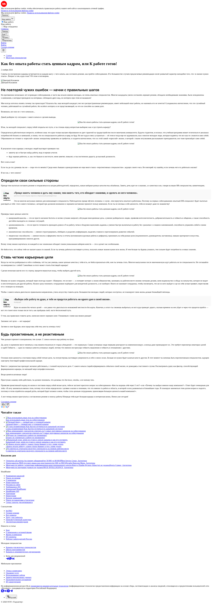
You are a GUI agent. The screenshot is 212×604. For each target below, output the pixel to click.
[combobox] (11, 597)
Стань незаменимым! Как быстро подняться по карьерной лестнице (34, 429)
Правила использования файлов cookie (43, 13)
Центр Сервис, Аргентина (120, 465)
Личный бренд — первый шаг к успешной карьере (27, 424)
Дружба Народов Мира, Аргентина (80, 463)
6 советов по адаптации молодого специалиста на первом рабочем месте (36, 451)
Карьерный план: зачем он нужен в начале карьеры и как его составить (36, 442)
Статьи (9, 55)
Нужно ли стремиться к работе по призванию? (25, 438)
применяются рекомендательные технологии (49, 586)
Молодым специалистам (16, 58)
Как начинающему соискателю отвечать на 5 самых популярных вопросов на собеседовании (45, 433)
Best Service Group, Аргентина (74, 461)
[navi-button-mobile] (3, 50)
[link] (5, 37)
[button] (3, 43)
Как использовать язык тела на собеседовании (25, 420)
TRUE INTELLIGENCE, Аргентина (58, 467)
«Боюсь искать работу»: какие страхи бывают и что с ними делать (33, 446)
